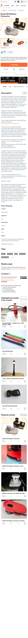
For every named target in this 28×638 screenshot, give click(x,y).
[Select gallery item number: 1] (11, 320)
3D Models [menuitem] (6, 5)
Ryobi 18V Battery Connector (11, 438)
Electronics (21, 10)
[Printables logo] (1, 5)
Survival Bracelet (7, 351)
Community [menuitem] (24, 5)
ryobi (16, 254)
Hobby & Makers (12, 10)
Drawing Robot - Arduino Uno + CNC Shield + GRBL (13, 323)
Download (15, 64)
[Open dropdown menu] (26, 14)
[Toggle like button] (3, 326)
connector (9, 254)
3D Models (4, 10)
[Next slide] (26, 42)
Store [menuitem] (12, 5)
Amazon (8, 141)
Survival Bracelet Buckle (9, 406)
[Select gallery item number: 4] (15, 320)
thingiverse (22, 254)
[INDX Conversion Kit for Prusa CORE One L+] (14, 80)
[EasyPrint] (15, 1)
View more (23, 299)
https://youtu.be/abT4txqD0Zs (10, 123)
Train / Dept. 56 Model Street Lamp (13, 378)
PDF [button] (25, 93)
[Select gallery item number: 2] (14, 490)
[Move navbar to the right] (26, 5)
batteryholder (5, 257)
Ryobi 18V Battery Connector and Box (13, 520)
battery (3, 254)
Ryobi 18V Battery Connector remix (12, 466)
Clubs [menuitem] (17, 5)
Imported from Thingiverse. (18, 269)
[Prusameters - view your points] (18, 2)
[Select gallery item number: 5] (16, 320)
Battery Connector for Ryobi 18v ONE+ (13, 493)
